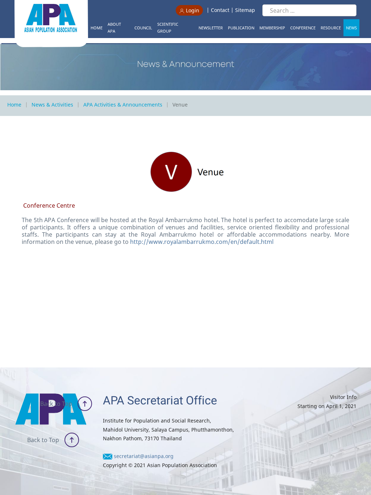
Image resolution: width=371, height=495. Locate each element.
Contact (220, 10)
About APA (114, 27)
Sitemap (245, 10)
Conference (303, 27)
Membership (272, 27)
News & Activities (52, 104)
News (351, 27)
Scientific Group (167, 27)
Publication (241, 27)
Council (143, 27)
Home (97, 27)
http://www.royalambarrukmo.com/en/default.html (202, 242)
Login (191, 10)
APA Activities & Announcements (122, 104)
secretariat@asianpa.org (144, 456)
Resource (331, 27)
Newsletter (211, 27)
